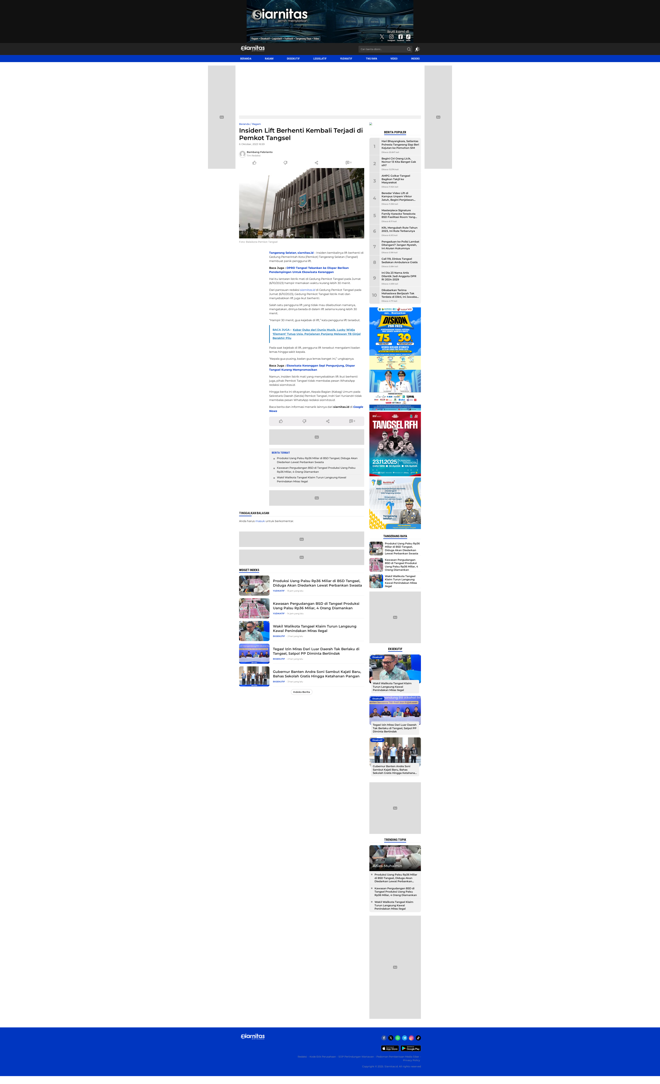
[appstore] (390, 1050)
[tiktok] (418, 1037)
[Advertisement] (330, 88)
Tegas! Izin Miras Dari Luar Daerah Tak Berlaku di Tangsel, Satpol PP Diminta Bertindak (316, 651)
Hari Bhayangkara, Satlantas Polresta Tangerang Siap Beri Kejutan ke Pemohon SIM (400, 144)
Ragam (256, 124)
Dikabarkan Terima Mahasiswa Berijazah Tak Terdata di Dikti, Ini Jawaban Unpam (400, 295)
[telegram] (404, 1037)
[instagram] (411, 1037)
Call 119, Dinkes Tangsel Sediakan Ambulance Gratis (400, 260)
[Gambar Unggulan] (301, 203)
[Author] (242, 153)
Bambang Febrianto (260, 152)
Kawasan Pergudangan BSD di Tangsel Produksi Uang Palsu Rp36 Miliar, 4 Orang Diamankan (316, 469)
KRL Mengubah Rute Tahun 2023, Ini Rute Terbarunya (399, 229)
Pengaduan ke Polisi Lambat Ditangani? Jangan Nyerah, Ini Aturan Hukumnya (400, 245)
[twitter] (390, 1037)
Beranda (244, 124)
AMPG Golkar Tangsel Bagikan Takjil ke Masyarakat (396, 179)
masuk (260, 521)
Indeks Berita (301, 692)
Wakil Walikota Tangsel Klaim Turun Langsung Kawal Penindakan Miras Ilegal (311, 479)
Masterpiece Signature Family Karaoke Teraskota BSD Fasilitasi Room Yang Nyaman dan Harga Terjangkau (398, 217)
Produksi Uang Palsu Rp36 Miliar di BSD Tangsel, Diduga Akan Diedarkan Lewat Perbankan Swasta (317, 460)
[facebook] (384, 1037)
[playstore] (411, 1050)
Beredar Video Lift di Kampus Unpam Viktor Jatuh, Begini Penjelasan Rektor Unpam (398, 198)
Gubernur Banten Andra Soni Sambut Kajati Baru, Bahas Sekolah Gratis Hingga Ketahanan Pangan (317, 674)
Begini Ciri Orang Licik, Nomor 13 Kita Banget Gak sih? (399, 162)
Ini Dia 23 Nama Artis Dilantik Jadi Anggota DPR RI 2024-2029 (399, 276)
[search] (408, 49)
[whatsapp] (397, 1037)
